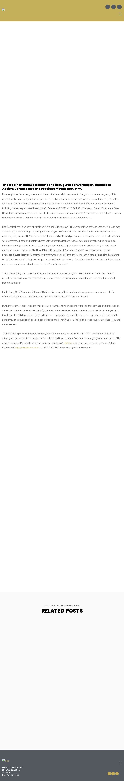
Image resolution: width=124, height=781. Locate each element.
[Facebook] (107, 7)
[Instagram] (113, 7)
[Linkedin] (119, 7)
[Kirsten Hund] (32, 396)
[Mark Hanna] (92, 539)
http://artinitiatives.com (27, 347)
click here (69, 343)
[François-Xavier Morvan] (92, 396)
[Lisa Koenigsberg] (32, 539)
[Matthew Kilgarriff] (32, 467)
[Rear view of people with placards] (92, 467)
